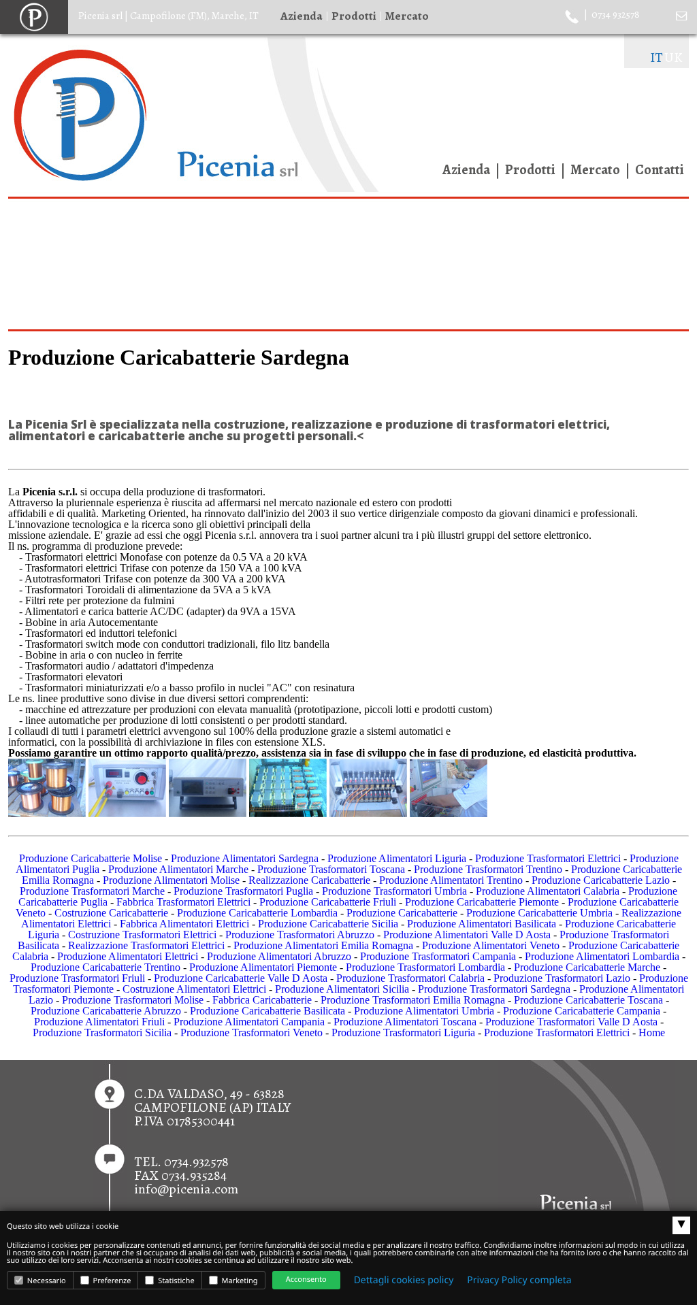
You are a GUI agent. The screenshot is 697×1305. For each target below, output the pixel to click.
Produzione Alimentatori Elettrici (127, 956)
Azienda (301, 16)
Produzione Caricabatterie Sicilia (328, 923)
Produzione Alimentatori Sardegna (245, 858)
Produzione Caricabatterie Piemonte (482, 902)
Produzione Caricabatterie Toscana (588, 1000)
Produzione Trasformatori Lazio (561, 978)
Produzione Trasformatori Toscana (331, 869)
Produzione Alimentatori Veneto (491, 945)
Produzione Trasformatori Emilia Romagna (413, 1000)
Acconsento (306, 1279)
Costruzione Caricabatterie (111, 913)
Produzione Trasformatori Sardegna (494, 989)
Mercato (407, 16)
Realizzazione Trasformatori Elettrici (146, 945)
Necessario (45, 1281)
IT (656, 57)
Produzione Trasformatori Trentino (488, 869)
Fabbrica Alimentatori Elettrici (184, 923)
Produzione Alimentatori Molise (171, 880)
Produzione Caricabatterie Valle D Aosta (240, 978)
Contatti (659, 170)
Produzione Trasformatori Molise (133, 1000)
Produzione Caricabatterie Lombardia (257, 913)
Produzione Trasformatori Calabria (410, 978)
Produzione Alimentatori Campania (249, 1021)
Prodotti (353, 16)
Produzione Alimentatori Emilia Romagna (323, 945)
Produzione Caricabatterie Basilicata (267, 1011)
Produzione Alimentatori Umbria (424, 1011)
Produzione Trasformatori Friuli (77, 978)
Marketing (239, 1281)
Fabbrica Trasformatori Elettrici (183, 902)
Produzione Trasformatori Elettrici (548, 858)
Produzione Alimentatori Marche (178, 869)
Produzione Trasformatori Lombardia (425, 967)
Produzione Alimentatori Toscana (405, 1021)
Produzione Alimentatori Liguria (396, 858)
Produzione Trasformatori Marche (92, 891)
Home (651, 1032)
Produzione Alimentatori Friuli (99, 1021)
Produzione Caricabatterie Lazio (601, 880)
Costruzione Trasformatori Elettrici (142, 934)
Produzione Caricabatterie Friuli (327, 902)
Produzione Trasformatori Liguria (403, 1032)
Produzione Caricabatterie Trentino (105, 967)
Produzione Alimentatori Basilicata (481, 923)
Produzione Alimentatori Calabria (547, 891)
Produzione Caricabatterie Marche (587, 967)
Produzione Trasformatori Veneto (251, 1032)
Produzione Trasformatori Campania (438, 956)
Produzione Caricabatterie (401, 913)
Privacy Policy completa (519, 1280)
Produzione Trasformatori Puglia (243, 891)
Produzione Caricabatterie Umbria (539, 913)
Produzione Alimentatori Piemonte (263, 967)
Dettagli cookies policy (404, 1280)
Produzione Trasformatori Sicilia (102, 1032)
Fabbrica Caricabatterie (262, 1000)
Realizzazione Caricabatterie (309, 880)
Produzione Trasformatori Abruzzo (299, 934)
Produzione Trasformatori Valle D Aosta (571, 1021)
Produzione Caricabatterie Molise (90, 858)
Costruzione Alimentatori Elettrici (194, 989)
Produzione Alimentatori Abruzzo (279, 956)
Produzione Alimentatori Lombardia (602, 956)
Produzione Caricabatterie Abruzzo (106, 1011)
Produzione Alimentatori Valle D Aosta (467, 934)
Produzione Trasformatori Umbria (394, 891)
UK (673, 57)
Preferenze (111, 1281)
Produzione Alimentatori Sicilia (342, 989)
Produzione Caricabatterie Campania (581, 1011)
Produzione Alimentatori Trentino (451, 880)
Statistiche (175, 1281)
